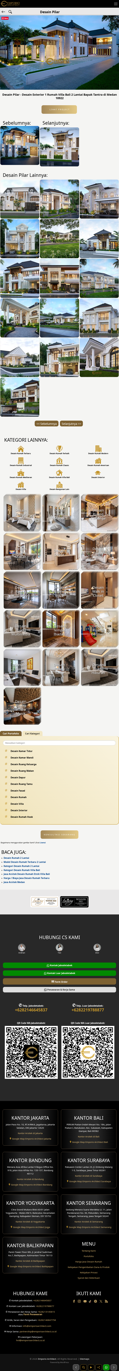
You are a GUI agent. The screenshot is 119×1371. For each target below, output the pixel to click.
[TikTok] (90, 1301)
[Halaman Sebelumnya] (76, 1367)
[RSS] (106, 1301)
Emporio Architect (47, 1358)
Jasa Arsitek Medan (14, 882)
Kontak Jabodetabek (60, 965)
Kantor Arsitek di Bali (88, 1136)
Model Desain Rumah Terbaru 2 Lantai (25, 862)
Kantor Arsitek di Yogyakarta (30, 1221)
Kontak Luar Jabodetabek (61, 973)
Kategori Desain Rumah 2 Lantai (21, 866)
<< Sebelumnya (46, 424)
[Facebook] (74, 1301)
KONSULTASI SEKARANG (59, 834)
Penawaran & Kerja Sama (61, 989)
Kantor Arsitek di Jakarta (30, 1133)
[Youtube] (85, 1301)
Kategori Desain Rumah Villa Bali (22, 870)
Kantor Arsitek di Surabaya (88, 1175)
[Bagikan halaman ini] (98, 1367)
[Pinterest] (96, 1301)
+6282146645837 (31, 1010)
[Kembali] (3, 11)
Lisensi (43, 842)
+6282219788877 (88, 1010)
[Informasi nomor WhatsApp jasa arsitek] (106, 1367)
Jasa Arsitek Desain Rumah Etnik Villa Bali (27, 874)
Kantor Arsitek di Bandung (30, 1179)
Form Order (59, 981)
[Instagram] (79, 1301)
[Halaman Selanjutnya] (114, 1367)
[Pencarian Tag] (10, 11)
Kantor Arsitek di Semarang (89, 1221)
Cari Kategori (32, 733)
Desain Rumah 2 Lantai (16, 857)
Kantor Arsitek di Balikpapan (30, 1260)
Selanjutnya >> (71, 424)
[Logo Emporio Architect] (10, 4)
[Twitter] (101, 1302)
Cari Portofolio (10, 733)
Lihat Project (59, 109)
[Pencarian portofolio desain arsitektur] (83, 1367)
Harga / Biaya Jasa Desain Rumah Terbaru (26, 878)
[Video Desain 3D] (91, 1367)
